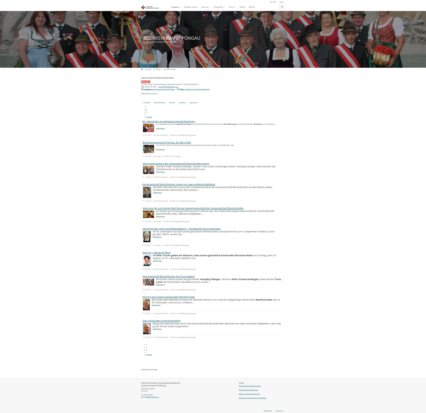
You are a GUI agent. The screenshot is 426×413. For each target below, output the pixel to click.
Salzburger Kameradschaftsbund (194, 89)
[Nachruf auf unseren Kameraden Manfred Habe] (146, 305)
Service (232, 7)
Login (281, 2)
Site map (273, 2)
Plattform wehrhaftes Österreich (249, 394)
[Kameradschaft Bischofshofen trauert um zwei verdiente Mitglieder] (147, 192)
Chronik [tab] (172, 102)
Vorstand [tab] (182, 102)
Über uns (205, 7)
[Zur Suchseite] (282, 7)
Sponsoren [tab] (193, 102)
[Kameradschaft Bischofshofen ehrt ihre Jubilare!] (148, 282)
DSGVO (242, 7)
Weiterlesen (160, 128)
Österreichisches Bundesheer (248, 390)
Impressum (279, 411)
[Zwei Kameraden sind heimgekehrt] (146, 329)
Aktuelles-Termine (191, 7)
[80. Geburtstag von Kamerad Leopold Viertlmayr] (148, 128)
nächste (149, 117)
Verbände (175, 7)
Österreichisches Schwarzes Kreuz (250, 386)
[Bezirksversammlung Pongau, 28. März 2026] (148, 149)
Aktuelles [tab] (146, 102)
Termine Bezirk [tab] (159, 102)
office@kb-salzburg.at (152, 397)
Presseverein (219, 7)
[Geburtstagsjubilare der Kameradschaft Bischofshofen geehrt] (148, 170)
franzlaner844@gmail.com (168, 87)
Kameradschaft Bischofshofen (159, 89)
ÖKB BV (252, 7)
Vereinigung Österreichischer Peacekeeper (252, 398)
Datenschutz (268, 411)
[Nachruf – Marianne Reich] (147, 260)
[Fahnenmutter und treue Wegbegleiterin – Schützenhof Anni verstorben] (146, 237)
